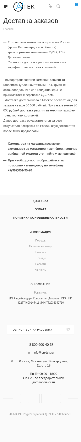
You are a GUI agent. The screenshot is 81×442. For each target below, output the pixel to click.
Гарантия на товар (40, 246)
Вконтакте (24, 398)
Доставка (40, 201)
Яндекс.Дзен (56, 398)
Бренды (40, 258)
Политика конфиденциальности (40, 217)
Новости (40, 264)
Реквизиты (40, 292)
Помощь (40, 240)
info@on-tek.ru (44, 352)
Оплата (41, 209)
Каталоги (40, 252)
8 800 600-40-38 (41, 344)
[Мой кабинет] (66, 6)
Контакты (40, 269)
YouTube (45, 398)
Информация (40, 232)
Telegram (35, 398)
